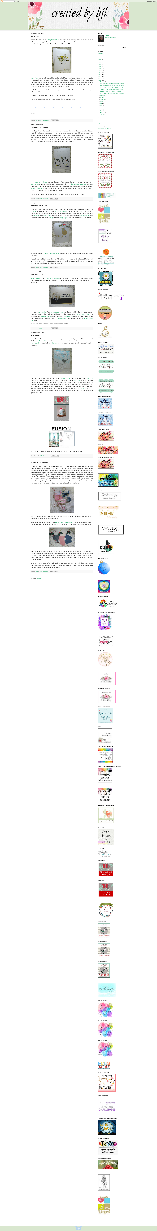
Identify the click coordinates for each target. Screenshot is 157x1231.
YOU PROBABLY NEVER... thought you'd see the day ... (112, 85)
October (102, 97)
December (102, 81)
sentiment (44, 182)
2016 (100, 78)
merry (51, 218)
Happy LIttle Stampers (51, 253)
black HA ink (47, 215)
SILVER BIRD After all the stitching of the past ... (110, 91)
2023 (100, 64)
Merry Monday (35, 343)
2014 (100, 117)
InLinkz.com (33, 113)
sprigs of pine (63, 218)
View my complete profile (110, 37)
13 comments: (46, 455)
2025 (100, 61)
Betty (107, 35)
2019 (100, 72)
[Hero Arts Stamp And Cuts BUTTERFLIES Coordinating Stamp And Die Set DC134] (35, 108)
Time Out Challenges (53, 278)
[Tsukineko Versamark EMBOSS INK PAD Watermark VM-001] (53, 108)
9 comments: (46, 198)
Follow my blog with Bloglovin (104, 128)
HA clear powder (60, 318)
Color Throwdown (36, 278)
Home (62, 576)
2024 (100, 63)
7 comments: (46, 267)
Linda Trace (34, 78)
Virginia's (54, 343)
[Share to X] (54, 120)
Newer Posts (34, 576)
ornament (34, 211)
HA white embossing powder (77, 184)
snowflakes (43, 312)
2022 (100, 66)
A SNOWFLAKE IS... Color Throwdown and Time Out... (112, 89)
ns (70, 378)
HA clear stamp (46, 316)
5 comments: (46, 571)
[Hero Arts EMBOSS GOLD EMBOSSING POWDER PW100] (62, 108)
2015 (100, 80)
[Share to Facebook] (56, 120)
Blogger (84, 1223)
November (102, 95)
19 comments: (46, 120)
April (101, 109)
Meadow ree (64, 378)
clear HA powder (36, 188)
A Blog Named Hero (53, 40)
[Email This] (51, 120)
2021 (100, 68)
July (101, 103)
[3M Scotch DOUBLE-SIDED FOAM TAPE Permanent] (81, 108)
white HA (90, 378)
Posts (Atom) (39, 578)
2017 (100, 76)
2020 (100, 70)
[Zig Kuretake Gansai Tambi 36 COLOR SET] (71, 108)
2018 (100, 74)
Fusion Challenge (45, 341)
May (101, 107)
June (101, 105)
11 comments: (46, 328)
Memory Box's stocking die (63, 522)
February (102, 112)
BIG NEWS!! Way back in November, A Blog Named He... (112, 83)
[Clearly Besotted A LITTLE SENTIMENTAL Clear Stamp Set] (44, 108)
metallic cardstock (61, 211)
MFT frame (77, 380)
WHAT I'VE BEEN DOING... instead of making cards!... (112, 93)
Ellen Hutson (35, 184)
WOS (82, 388)
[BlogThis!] (53, 120)
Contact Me (100, 53)
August (102, 101)
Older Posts (89, 576)
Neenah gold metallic (58, 312)
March (101, 110)
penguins (37, 182)
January (102, 114)
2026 (100, 59)
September (102, 99)
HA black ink (68, 316)
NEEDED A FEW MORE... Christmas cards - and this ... (112, 87)
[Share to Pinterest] (58, 120)
